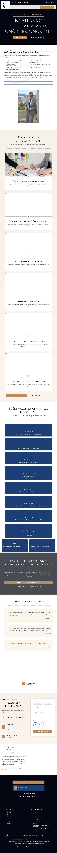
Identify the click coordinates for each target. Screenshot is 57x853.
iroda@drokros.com (12, 735)
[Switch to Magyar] (48, 2)
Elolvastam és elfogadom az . (42, 724)
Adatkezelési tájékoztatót (39, 722)
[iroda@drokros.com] (3, 736)
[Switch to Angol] (53, 2)
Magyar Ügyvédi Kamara (29, 843)
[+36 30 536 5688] (23, 683)
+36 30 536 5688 (30, 683)
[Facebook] (27, 800)
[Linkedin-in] (30, 800)
